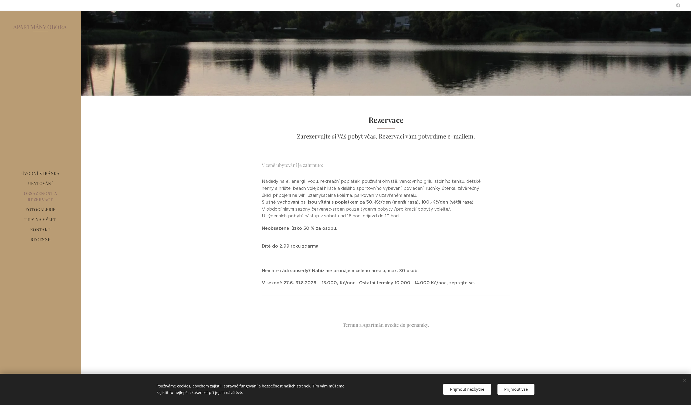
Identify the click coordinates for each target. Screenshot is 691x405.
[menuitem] (40, 173)
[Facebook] (678, 5)
